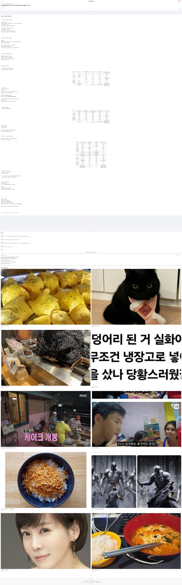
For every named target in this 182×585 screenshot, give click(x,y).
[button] (180, 213)
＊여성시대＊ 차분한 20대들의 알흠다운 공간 (12, 212)
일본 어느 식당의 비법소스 (5, 386)
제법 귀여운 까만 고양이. (95, 325)
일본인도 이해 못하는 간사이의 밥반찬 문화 (8, 508)
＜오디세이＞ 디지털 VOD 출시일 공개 (98, 508)
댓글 (2, 327)
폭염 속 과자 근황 (94, 386)
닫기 (2, 1)
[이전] (176, 255)
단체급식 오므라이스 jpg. (5, 325)
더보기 (91, 575)
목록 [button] (2, 8)
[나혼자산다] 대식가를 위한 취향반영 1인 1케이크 (8, 447)
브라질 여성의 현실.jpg (95, 447)
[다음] (180, 255)
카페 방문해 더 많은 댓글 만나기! (90, 252)
